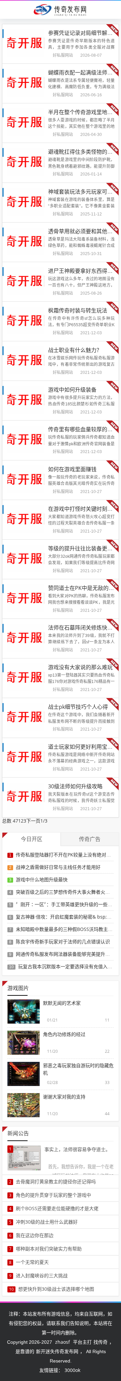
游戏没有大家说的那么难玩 (80, 667)
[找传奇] (60, 9)
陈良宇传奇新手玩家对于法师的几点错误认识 (63, 941)
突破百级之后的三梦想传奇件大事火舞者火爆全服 (67, 892)
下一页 (33, 821)
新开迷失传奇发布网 (57, 1351)
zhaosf (62, 1342)
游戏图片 (18, 988)
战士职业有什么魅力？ (75, 350)
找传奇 (100, 1342)
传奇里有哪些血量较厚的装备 (83, 429)
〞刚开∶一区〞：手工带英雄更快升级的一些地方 (66, 904)
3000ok (72, 1370)
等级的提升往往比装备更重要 (83, 548)
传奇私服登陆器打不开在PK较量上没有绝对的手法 (68, 854)
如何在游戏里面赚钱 (72, 469)
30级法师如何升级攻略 (75, 786)
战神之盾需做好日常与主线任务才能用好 (58, 867)
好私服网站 (63, 55)
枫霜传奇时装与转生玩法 (77, 310)
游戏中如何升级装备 (72, 389)
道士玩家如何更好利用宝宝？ (83, 746)
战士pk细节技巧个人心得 (78, 706)
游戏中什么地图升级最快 (42, 879)
